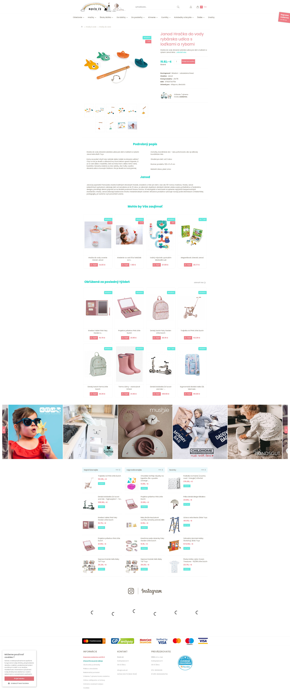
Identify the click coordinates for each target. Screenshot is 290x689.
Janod (170, 76)
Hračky (91, 17)
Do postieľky (137, 17)
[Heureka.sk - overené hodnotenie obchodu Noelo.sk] (185, 670)
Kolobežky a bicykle (183, 17)
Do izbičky (121, 17)
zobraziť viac (181, 52)
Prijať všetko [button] (19, 678)
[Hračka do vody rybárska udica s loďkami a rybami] (116, 65)
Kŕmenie (152, 17)
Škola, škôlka (105, 17)
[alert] (19, 668)
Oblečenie (77, 17)
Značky (211, 17)
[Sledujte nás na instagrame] (145, 599)
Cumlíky (164, 17)
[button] (19, 683)
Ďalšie (199, 17)
